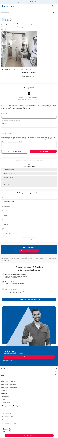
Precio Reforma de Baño (6, 370)
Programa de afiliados (6, 401)
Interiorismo (7, 181)
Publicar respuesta (43, 151)
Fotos (2, 379)
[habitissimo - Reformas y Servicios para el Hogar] (6, 6)
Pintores (3, 382)
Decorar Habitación (9, 169)
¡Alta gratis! (34, 1)
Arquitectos (3, 386)
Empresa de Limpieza (6, 375)
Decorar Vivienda (8, 177)
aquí (11, 258)
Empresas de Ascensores (6, 373)
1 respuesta (4, 69)
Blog (2, 376)
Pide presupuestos (29, 435)
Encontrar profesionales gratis (29, 251)
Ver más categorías (29, 239)
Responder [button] (30, 117)
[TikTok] (17, 405)
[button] (29, 369)
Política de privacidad (7, 416)
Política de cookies (7, 420)
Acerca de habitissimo (6, 398)
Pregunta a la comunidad (29, 76)
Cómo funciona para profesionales (9, 395)
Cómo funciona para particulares (8, 392)
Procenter (3, 381)
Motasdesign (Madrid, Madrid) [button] (26, 99)
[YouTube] (13, 405)
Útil (5, 123)
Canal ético (3, 399)
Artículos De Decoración (10, 173)
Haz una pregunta (51, 12)
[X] (9, 405)
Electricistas (3, 383)
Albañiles (3, 385)
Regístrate (3, 393)
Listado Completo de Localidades (9, 387)
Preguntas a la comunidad (7, 378)
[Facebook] (6, 405)
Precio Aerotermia (5, 372)
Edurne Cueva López (25, 97)
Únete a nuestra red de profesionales (29, 299)
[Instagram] (2, 405)
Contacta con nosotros (6, 402)
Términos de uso (6, 413)
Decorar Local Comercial (10, 185)
